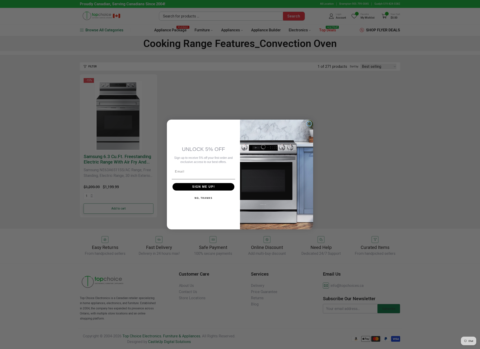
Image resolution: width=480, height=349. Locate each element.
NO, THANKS (203, 198)
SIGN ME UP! (203, 186)
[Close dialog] (309, 123)
